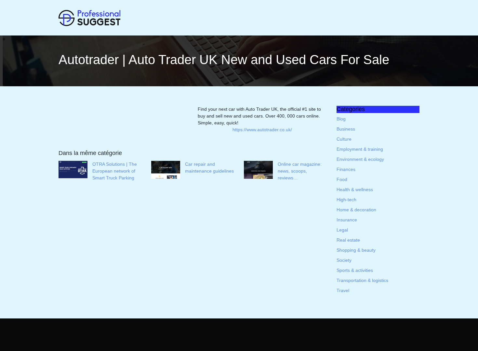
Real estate (348, 240)
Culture (344, 139)
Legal (342, 229)
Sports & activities (355, 270)
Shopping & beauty (356, 250)
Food (342, 179)
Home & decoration (356, 209)
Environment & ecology (360, 159)
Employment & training (360, 149)
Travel (343, 290)
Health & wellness (355, 189)
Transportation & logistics (362, 280)
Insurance (347, 219)
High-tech (346, 199)
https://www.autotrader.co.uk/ (262, 129)
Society (344, 260)
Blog (341, 118)
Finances (346, 169)
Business (346, 129)
